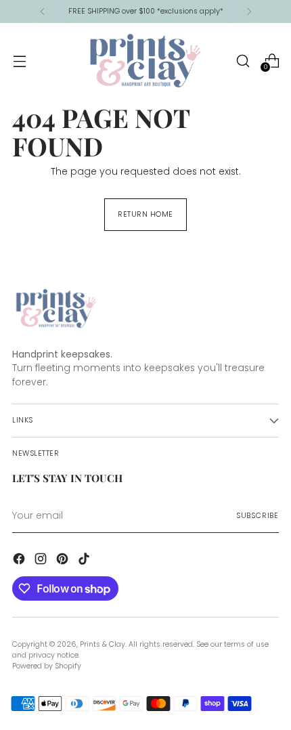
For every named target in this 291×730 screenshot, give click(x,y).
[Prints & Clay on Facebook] (20, 561)
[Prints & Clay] (145, 60)
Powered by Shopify (46, 666)
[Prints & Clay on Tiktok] (85, 561)
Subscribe (257, 516)
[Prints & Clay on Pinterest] (63, 561)
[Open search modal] (242, 60)
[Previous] (43, 11)
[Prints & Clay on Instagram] (42, 561)
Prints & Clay (102, 644)
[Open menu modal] (19, 60)
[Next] (249, 11)
